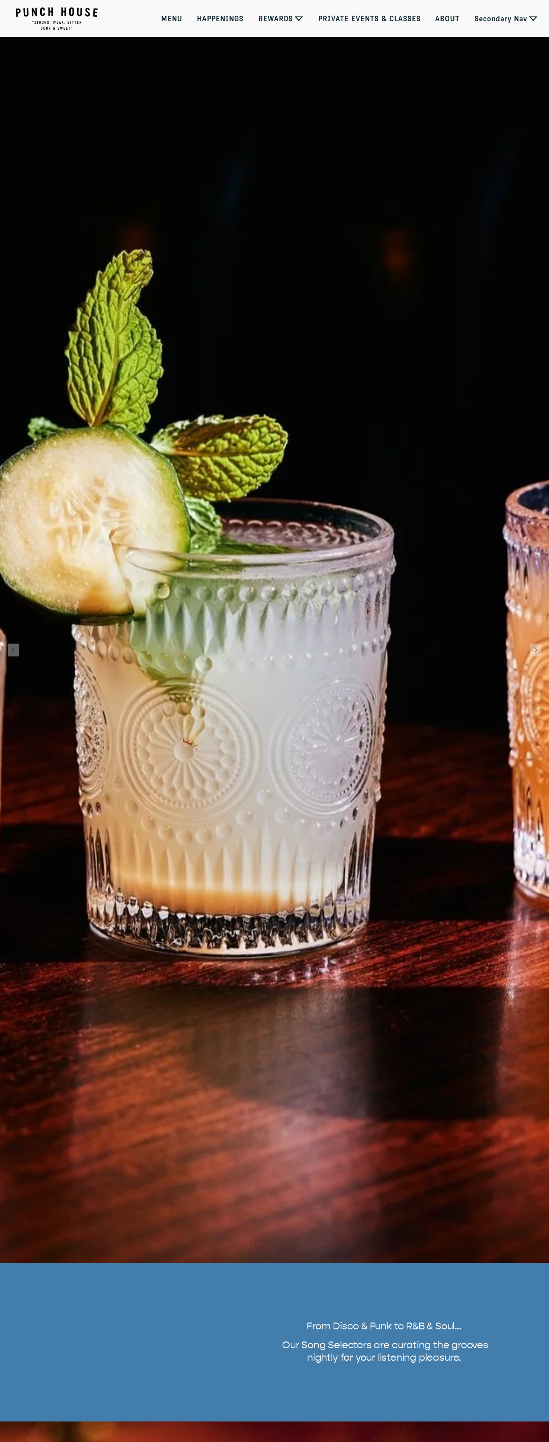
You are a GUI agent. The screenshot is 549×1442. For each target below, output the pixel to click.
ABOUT (447, 18)
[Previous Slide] (13, 650)
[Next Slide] (535, 650)
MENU (171, 18)
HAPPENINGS (220, 18)
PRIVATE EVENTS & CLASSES (369, 18)
